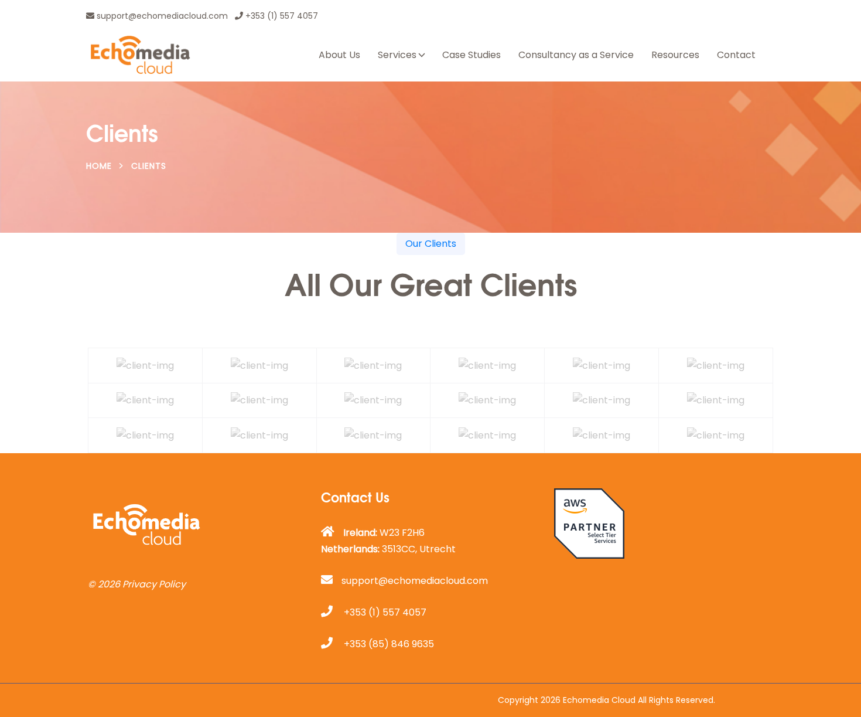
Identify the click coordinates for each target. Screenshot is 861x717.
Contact (736, 55)
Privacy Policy (154, 584)
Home (99, 166)
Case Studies (471, 55)
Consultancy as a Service (576, 55)
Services (397, 55)
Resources (675, 55)
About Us (339, 55)
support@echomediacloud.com (161, 16)
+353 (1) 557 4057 (280, 16)
